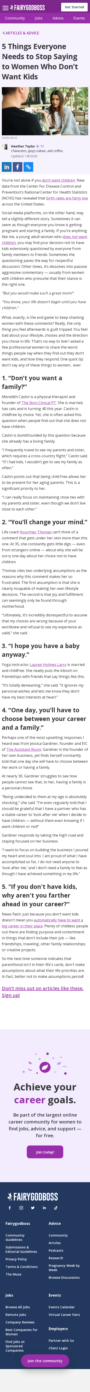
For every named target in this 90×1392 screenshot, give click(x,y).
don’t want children (58, 180)
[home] (27, 9)
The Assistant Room (23, 749)
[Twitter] (32, 1207)
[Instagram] (21, 1207)
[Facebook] (9, 1207)
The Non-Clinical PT (38, 402)
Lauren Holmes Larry (48, 664)
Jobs (38, 18)
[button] (7, 167)
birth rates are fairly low (67, 198)
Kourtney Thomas (35, 532)
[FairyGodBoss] (32, 1197)
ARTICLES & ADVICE (22, 33)
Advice (58, 18)
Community (15, 18)
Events (79, 18)
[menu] (6, 4)
